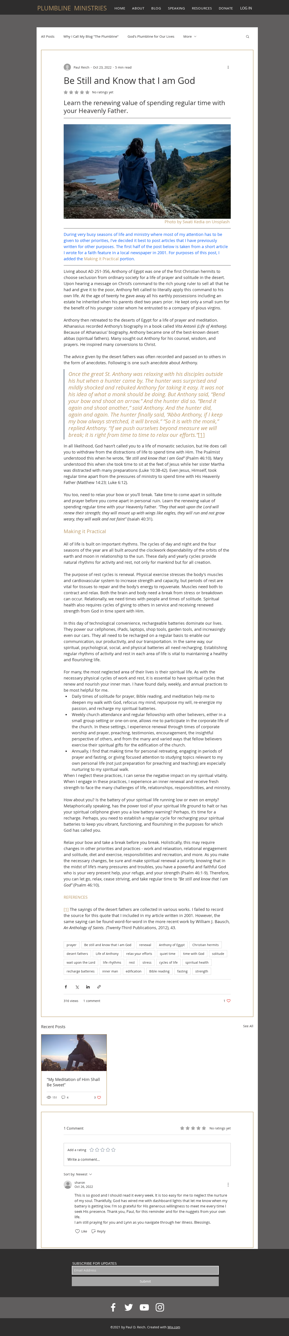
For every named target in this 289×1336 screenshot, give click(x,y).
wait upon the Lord (81, 962)
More (187, 36)
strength (201, 971)
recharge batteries (81, 971)
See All (248, 1026)
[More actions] (228, 67)
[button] (247, 36)
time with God (193, 953)
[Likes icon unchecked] (77, 1231)
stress (146, 962)
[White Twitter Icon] (128, 1307)
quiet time (167, 953)
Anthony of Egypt (172, 945)
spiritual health (197, 962)
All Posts (47, 36)
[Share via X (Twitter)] (77, 987)
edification (134, 971)
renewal (145, 945)
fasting (182, 971)
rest (132, 962)
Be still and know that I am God (107, 945)
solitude (218, 953)
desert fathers (77, 953)
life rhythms (112, 962)
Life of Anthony (107, 953)
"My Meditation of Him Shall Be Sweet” (73, 1082)
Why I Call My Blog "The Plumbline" (91, 36)
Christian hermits (205, 945)
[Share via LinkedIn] (88, 987)
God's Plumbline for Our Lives (151, 36)
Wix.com (174, 1327)
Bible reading (159, 971)
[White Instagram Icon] (159, 1307)
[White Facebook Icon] (113, 1307)
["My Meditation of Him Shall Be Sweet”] (74, 1052)
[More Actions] (228, 1184)
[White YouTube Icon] (144, 1307)
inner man (110, 971)
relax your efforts (139, 953)
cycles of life (168, 962)
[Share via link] (99, 987)
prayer (72, 945)
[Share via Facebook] (66, 987)
